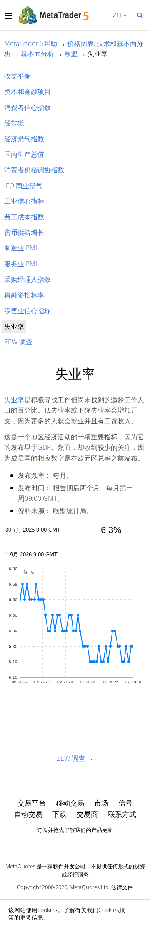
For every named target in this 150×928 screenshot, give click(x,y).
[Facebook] (62, 844)
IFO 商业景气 (23, 185)
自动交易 (28, 814)
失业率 (14, 399)
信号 (125, 803)
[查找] (139, 14)
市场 (101, 803)
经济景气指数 (24, 138)
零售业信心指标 (27, 310)
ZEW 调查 (18, 342)
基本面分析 (37, 53)
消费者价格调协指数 (34, 169)
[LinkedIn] (75, 844)
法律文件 (122, 887)
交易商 (87, 814)
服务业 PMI (20, 263)
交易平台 (32, 803)
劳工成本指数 (24, 217)
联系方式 (122, 814)
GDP (44, 447)
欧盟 (71, 53)
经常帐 (14, 122)
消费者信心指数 (27, 107)
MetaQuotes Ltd (89, 887)
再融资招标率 (24, 295)
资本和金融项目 (27, 91)
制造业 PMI (20, 247)
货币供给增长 (24, 232)
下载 (59, 814)
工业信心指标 (24, 201)
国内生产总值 (24, 154)
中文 (115, 14)
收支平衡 (17, 76)
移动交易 (70, 803)
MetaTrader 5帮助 (30, 43)
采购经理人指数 (27, 279)
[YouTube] (88, 844)
